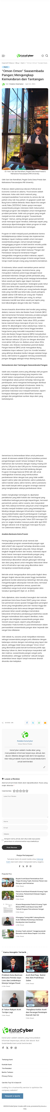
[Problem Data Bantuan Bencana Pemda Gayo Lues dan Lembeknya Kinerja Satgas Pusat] (13, 964)
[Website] (44, 767)
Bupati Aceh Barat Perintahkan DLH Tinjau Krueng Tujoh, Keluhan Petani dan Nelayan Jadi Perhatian (31, 881)
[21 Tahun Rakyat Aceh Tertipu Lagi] (13, 998)
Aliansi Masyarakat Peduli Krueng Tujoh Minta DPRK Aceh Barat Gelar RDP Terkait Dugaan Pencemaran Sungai (31, 906)
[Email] (45, 722)
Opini (6, 67)
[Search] (46, 55)
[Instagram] (30, 866)
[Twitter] (33, 722)
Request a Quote (12, 1096)
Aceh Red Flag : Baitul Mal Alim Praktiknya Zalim (35, 978)
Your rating (6, 791)
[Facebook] (27, 722)
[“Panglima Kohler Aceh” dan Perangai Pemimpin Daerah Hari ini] (37, 998)
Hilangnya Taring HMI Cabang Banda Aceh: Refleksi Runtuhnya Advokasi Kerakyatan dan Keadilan (30, 919)
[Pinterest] (27, 866)
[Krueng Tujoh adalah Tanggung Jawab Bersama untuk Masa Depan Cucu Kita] (8, 933)
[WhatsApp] (39, 722)
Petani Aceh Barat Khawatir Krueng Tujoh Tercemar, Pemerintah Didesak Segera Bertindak (32, 893)
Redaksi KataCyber (16, 84)
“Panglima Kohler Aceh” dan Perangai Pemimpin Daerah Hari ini (36, 1012)
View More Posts (25, 744)
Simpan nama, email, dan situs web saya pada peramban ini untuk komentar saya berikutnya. (22, 840)
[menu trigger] (4, 55)
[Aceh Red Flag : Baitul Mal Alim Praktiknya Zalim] (37, 964)
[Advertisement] (25, 26)
